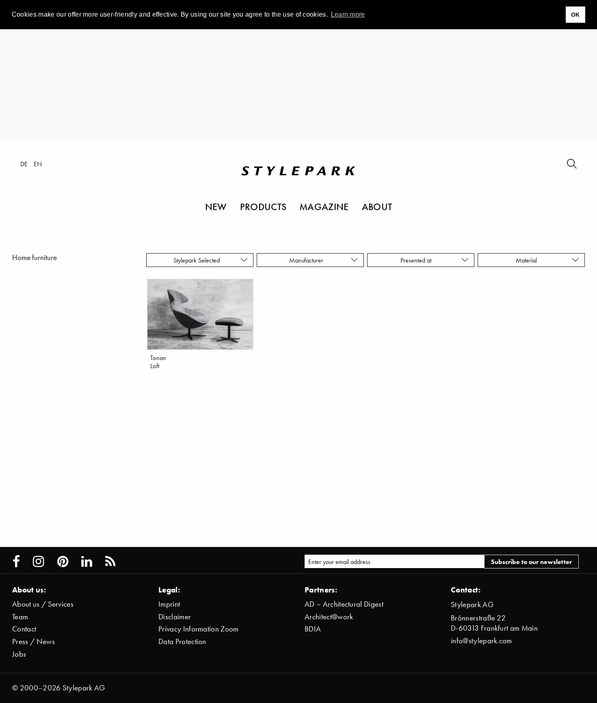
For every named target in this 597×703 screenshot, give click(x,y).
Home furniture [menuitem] (34, 257)
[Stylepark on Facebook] (16, 561)
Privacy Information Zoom (198, 629)
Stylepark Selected (196, 260)
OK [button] (575, 14)
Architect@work (329, 616)
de (24, 164)
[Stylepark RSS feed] (110, 561)
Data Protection (182, 641)
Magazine (324, 206)
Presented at (417, 260)
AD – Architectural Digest (344, 604)
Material (528, 260)
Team (20, 616)
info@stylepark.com (481, 640)
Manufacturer (307, 260)
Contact (24, 629)
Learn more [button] (348, 14)
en (38, 164)
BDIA (313, 629)
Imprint (169, 604)
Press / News (33, 641)
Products (263, 206)
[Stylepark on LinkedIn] (87, 561)
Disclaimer (174, 616)
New (216, 206)
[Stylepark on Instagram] (38, 561)
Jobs (19, 654)
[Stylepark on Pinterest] (63, 561)
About (377, 206)
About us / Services (43, 604)
